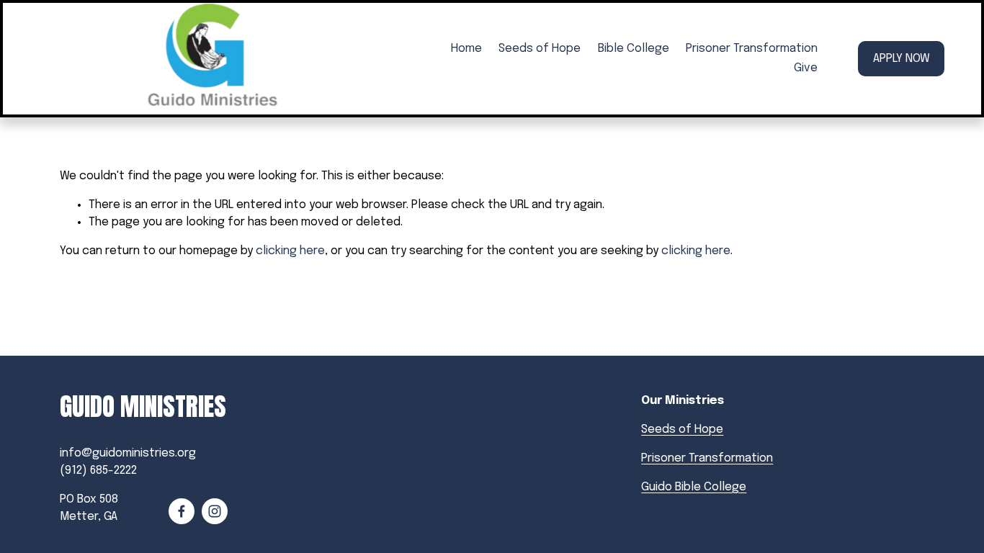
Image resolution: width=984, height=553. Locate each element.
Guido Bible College (693, 487)
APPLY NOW (901, 59)
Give (806, 68)
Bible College (633, 48)
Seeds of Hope (539, 48)
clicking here (290, 251)
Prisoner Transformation (752, 48)
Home (466, 48)
